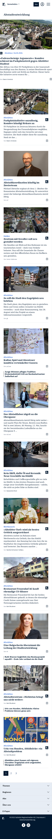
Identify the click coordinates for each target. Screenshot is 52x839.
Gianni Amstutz (8, 79)
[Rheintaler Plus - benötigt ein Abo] (1, 53)
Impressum (41, 817)
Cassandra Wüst (12, 491)
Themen (6, 786)
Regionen (7, 792)
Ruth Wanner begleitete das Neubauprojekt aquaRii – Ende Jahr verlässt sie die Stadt (25, 658)
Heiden (7, 236)
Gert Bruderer (11, 606)
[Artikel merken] (50, 79)
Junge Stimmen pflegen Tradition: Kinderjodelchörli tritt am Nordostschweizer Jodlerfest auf (25, 373)
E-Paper (6, 811)
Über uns (7, 805)
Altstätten (8, 53)
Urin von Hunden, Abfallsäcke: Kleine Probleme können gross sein (22, 709)
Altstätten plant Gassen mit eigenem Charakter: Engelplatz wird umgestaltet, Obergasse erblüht (23, 762)
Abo (36, 4)
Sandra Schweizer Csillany (15, 550)
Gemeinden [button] (12, 4)
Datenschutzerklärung (27, 820)
